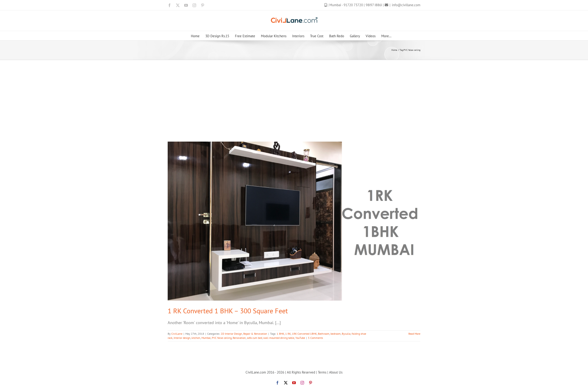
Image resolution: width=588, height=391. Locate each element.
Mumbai (206, 338)
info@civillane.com (406, 5)
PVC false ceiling (222, 338)
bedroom (336, 333)
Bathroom (323, 333)
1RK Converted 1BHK (304, 333)
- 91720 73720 (353, 5)
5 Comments (315, 338)
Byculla (346, 333)
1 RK (288, 333)
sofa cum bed (254, 338)
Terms (322, 372)
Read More (414, 333)
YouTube (300, 338)
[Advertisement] (294, 94)
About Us (335, 372)
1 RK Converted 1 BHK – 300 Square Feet (228, 310)
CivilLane (176, 333)
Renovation (239, 338)
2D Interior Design (231, 333)
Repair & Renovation (255, 333)
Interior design (182, 338)
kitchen (196, 338)
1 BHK (280, 333)
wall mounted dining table (278, 338)
